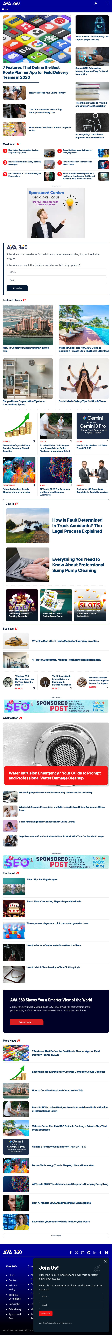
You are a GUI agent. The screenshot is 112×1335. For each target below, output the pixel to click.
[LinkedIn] (95, 1252)
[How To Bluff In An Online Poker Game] (56, 605)
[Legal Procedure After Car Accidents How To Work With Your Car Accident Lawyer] (10, 840)
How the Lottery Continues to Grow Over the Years (54, 945)
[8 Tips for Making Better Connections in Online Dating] (10, 826)
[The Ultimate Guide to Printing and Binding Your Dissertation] (92, 91)
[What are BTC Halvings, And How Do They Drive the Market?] (8, 682)
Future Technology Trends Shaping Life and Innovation (63, 1165)
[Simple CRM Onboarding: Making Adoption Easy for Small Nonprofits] (92, 56)
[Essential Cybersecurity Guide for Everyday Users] (103, 153)
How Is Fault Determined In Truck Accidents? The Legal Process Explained (77, 525)
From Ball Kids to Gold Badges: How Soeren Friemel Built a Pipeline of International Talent (55, 448)
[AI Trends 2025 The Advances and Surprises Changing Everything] (56, 470)
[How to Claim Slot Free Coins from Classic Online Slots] (90, 605)
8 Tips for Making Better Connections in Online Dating (47, 821)
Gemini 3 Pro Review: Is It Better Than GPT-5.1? (59, 1146)
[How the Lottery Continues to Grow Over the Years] (14, 952)
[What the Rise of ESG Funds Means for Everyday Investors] (16, 641)
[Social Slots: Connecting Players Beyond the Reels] (14, 908)
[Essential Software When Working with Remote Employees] (82, 682)
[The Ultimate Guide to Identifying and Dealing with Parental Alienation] (45, 682)
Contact (13, 1280)
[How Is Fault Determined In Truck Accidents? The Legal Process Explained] (27, 525)
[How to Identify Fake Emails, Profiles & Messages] (49, 164)
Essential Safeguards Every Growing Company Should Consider (16, 448)
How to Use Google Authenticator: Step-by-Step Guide (23, 151)
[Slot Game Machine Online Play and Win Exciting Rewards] (22, 605)
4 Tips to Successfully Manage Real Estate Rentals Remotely (66, 659)
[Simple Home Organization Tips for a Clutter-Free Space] (28, 378)
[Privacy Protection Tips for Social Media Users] (103, 164)
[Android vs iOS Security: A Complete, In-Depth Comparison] (93, 470)
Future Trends (9, 485)
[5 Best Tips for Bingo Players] (14, 886)
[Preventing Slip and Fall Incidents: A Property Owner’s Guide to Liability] (10, 797)
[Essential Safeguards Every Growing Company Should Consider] (19, 426)
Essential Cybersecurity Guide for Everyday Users (61, 1221)
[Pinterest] (88, 1252)
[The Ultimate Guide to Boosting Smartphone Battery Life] (14, 111)
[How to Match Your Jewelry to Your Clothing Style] (14, 974)
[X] (76, 1252)
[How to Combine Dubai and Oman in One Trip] (28, 325)
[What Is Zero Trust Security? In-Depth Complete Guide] (92, 24)
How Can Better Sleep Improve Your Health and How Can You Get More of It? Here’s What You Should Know (79, 176)
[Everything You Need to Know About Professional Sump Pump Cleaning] (27, 564)
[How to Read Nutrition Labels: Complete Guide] (14, 129)
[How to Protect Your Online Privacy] (14, 93)
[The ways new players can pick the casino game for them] (14, 930)
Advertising (15, 1309)
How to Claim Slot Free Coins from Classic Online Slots (88, 613)
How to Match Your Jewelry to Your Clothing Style (53, 967)
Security (80, 485)
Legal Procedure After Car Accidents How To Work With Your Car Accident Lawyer (61, 836)
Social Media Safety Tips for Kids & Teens (82, 401)
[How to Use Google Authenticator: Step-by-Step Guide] (49, 153)
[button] (96, 3)
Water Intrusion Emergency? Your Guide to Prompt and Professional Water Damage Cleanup (55, 775)
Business (6, 441)
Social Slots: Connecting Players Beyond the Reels (54, 901)
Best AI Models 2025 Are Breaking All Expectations (61, 1202)
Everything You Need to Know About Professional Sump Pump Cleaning (78, 565)
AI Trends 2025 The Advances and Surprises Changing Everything (55, 492)
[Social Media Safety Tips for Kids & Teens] (84, 378)
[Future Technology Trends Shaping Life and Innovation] (19, 470)
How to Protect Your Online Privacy (47, 92)
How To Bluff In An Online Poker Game (53, 615)
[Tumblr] (100, 1252)
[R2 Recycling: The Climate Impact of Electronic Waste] (92, 122)
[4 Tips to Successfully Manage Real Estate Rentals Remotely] (16, 660)
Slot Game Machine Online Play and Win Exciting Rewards (19, 613)
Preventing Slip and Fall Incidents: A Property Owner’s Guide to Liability (55, 792)
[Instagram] (82, 1252)
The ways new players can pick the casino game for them (57, 923)
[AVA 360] (11, 3)
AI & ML (79, 441)
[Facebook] (70, 1252)
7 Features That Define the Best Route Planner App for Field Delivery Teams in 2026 (35, 72)
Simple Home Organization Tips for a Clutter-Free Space (24, 403)
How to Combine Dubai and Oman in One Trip (57, 1090)
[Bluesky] (106, 1252)
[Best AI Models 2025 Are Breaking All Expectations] (49, 176)
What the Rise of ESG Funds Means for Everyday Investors (65, 641)
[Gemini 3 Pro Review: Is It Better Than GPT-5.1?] (93, 426)
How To (43, 441)
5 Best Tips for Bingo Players (42, 879)
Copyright (14, 1303)
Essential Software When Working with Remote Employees (99, 680)
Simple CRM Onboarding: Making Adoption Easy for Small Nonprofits (92, 71)
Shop (11, 1275)
